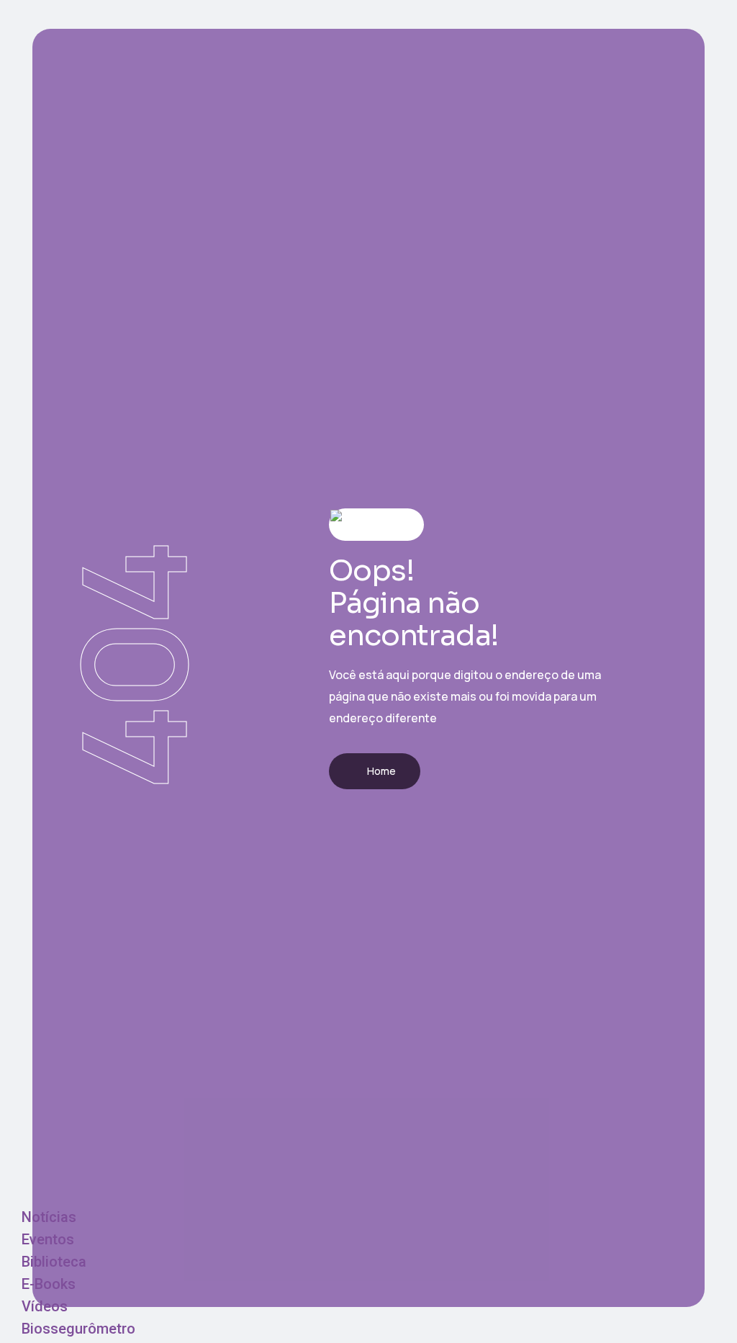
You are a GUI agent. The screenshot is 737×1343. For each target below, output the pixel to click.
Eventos (48, 1239)
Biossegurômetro (78, 1328)
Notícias (49, 1217)
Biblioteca (54, 1261)
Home (381, 771)
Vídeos (45, 1306)
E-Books (49, 1284)
